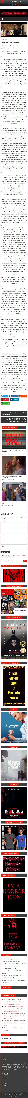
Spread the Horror (22, 47)
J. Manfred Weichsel (8, 1006)
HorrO (13, 453)
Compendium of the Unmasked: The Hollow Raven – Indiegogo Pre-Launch (14, 413)
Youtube (6, 1085)
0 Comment (14, 45)
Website (2, 546)
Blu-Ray (3, 47)
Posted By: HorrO (5, 45)
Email (2, 541)
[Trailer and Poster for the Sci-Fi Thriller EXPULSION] (14, 465)
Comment (3, 521)
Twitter (5, 1078)
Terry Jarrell (6, 999)
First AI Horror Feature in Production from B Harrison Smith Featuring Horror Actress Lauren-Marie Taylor (14, 1002)
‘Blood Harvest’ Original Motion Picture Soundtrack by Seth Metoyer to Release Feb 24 (15, 1023)
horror (12, 47)
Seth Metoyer (7, 1020)
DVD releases (7, 47)
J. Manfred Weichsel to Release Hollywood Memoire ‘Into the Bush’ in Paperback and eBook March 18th (14, 1009)
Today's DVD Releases (5, 48)
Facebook (6, 1080)
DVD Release (3, 35)
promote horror (16, 47)
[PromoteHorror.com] (14, 13)
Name (2, 535)
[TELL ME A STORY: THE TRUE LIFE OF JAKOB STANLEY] (14, 439)
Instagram (6, 1083)
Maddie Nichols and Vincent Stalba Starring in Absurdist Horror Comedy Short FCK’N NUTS (14, 1016)
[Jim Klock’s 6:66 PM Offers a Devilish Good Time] (14, 491)
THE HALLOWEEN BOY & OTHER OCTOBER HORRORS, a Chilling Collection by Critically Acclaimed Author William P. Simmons (16, 420)
